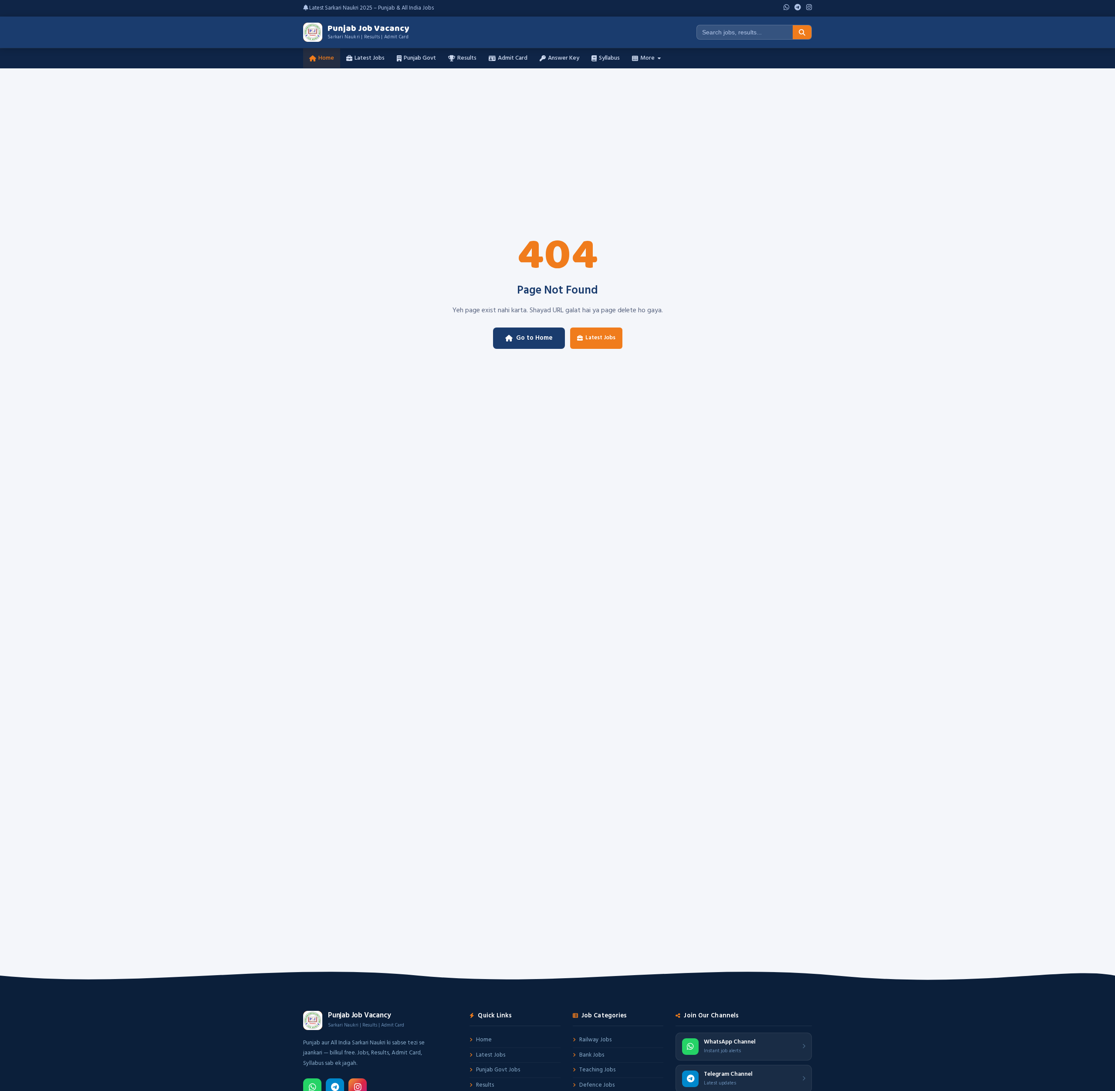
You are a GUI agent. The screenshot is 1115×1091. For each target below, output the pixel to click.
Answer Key (563, 58)
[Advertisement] (557, 133)
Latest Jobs (370, 58)
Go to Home (534, 338)
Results (466, 58)
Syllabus (609, 58)
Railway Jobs (595, 1039)
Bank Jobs (591, 1055)
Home (326, 58)
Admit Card (512, 58)
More (647, 58)
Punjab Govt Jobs (498, 1069)
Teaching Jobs (597, 1069)
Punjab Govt (420, 58)
